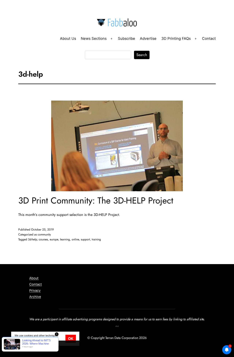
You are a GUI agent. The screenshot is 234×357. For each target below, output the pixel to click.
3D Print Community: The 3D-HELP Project (95, 200)
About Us (68, 38)
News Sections (94, 38)
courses (43, 239)
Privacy (35, 290)
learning (65, 239)
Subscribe (126, 38)
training (96, 239)
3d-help (32, 239)
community (44, 234)
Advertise (148, 38)
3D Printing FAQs (176, 38)
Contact (209, 38)
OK (70, 338)
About (34, 278)
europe (54, 239)
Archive (35, 297)
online (75, 239)
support (85, 239)
